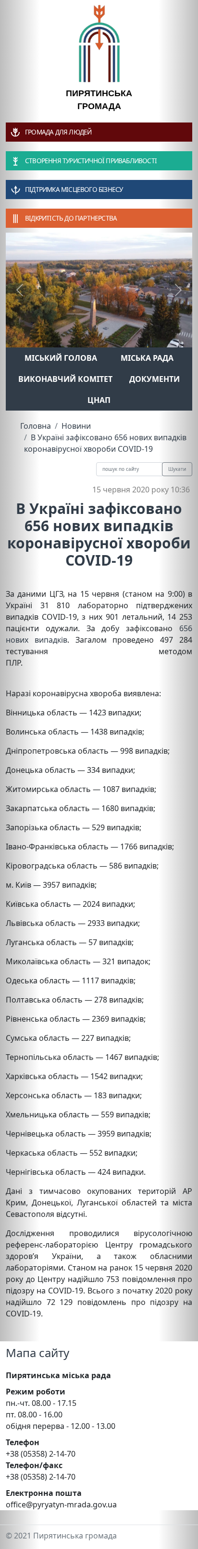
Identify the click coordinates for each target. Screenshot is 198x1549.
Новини (76, 426)
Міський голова (61, 358)
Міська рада (147, 358)
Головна (35, 426)
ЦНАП (99, 400)
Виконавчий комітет (65, 379)
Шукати (177, 469)
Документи (154, 379)
